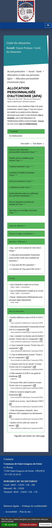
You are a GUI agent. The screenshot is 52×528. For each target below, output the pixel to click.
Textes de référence (16, 226)
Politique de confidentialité (34, 506)
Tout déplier (39, 143)
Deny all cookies (29, 525)
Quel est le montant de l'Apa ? (21, 181)
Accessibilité (11, 511)
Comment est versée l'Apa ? (20, 187)
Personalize (45, 525)
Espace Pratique (24, 47)
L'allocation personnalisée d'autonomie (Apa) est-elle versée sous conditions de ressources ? (24, 258)
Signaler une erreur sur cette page (29, 436)
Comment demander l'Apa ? (20, 166)
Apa (25, 109)
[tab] (26, 131)
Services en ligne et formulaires (21, 234)
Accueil (10, 47)
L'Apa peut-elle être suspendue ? (22, 265)
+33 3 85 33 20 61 (12, 474)
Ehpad (40, 121)
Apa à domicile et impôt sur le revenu (24, 284)
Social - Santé (35, 71)
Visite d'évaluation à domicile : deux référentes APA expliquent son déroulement (25, 413)
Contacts (8, 459)
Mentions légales (11, 506)
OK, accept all (10, 525)
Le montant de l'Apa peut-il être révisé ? (25, 269)
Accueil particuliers (16, 71)
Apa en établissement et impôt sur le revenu (26, 291)
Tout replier (26, 143)
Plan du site (25, 511)
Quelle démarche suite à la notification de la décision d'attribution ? (23, 194)
